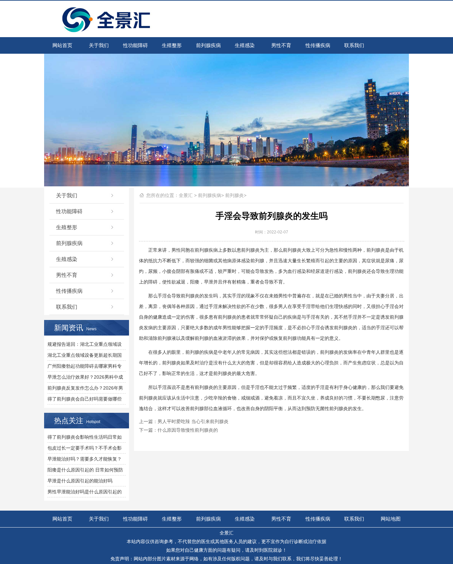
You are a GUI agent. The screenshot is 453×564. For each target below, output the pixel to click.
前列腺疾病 (208, 45)
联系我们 (354, 45)
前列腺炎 (234, 195)
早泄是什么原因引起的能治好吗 (79, 480)
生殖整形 (172, 45)
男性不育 (281, 45)
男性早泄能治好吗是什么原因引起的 (84, 491)
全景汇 (186, 195)
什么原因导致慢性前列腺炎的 (188, 430)
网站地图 (391, 519)
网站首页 (62, 45)
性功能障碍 (135, 45)
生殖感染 (245, 45)
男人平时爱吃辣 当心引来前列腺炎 (193, 421)
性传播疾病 (317, 45)
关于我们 (99, 45)
